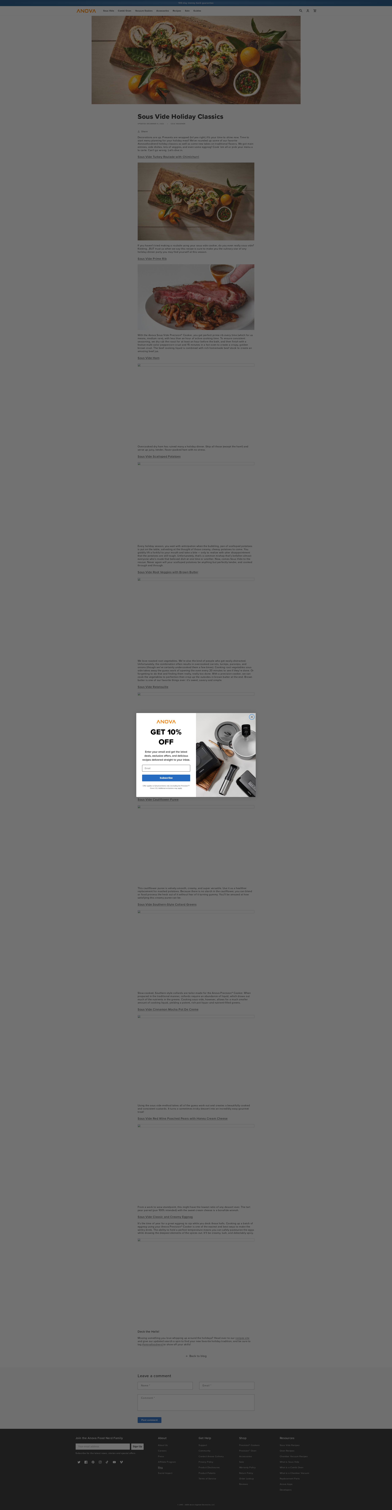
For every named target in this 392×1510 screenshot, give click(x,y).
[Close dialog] (251, 717)
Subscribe (166, 778)
